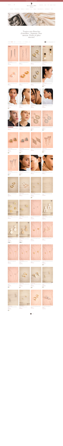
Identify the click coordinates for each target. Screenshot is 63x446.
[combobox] (11, 4)
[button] (16, 41)
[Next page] (33, 313)
